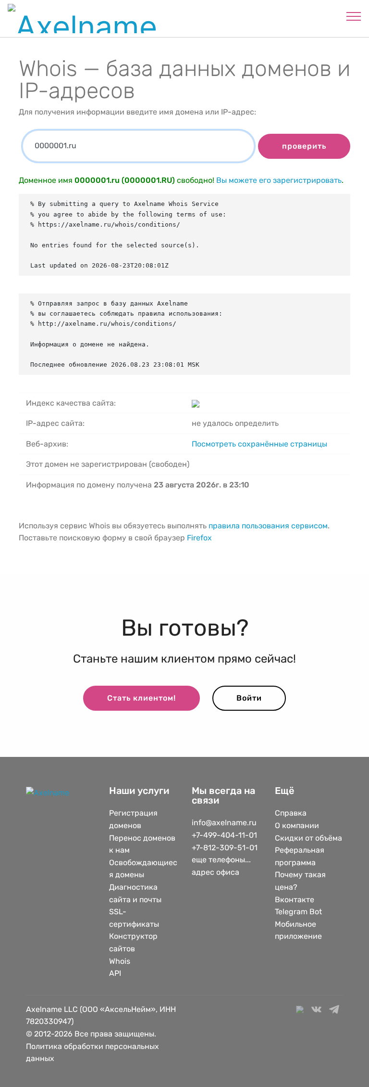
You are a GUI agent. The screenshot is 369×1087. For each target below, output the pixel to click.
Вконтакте (294, 899)
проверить (304, 146)
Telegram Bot (298, 911)
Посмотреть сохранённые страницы (259, 443)
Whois (119, 961)
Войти (249, 698)
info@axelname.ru (224, 822)
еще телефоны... (221, 859)
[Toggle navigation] (353, 16)
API (115, 973)
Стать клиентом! (141, 698)
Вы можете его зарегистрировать (279, 180)
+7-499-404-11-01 (224, 835)
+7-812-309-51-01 (225, 847)
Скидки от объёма (308, 838)
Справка (291, 813)
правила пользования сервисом (268, 525)
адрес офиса (215, 872)
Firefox (199, 537)
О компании (297, 825)
